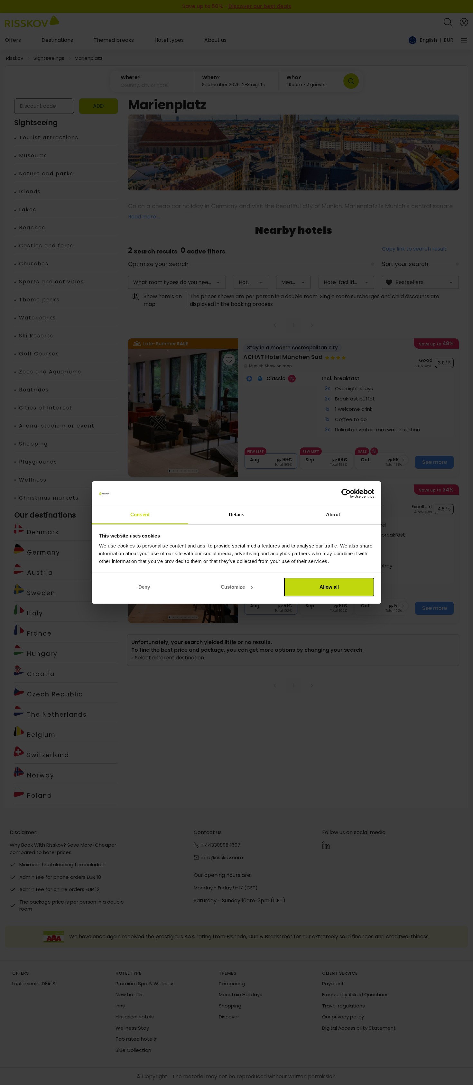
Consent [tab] (140, 514)
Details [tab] (237, 514)
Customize (233, 587)
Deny (144, 587)
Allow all (329, 587)
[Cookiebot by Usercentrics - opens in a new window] (346, 493)
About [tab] (333, 514)
